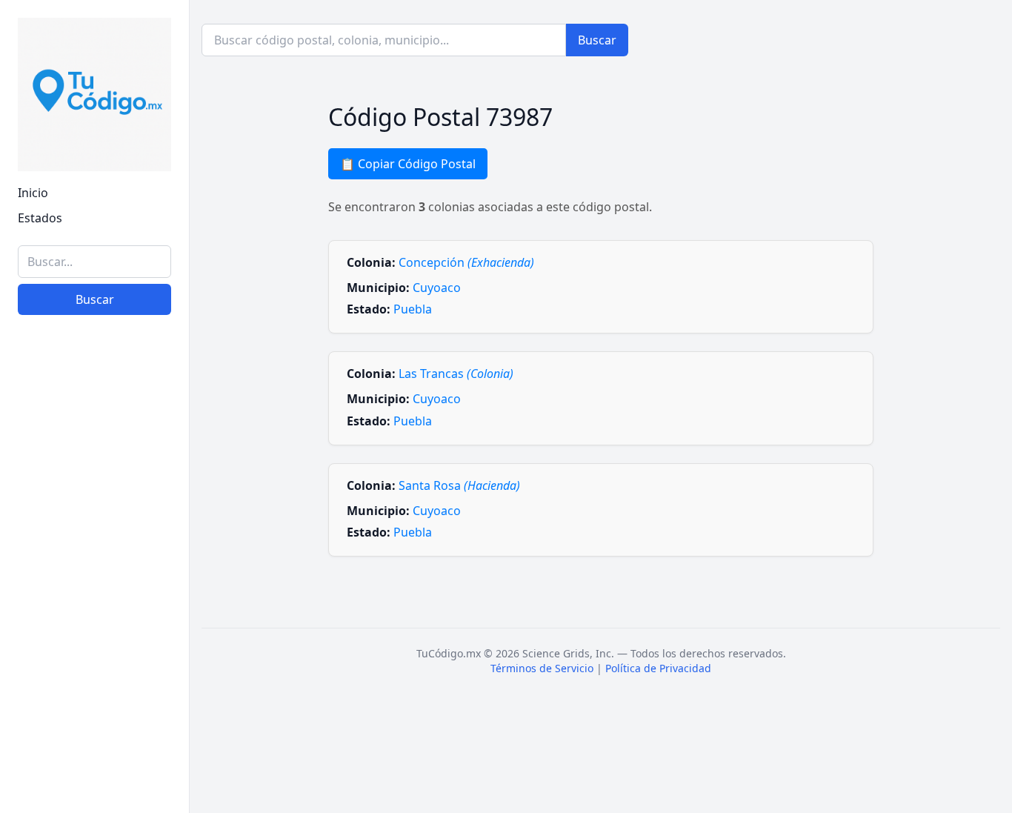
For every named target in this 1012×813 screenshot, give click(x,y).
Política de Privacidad (658, 668)
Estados (40, 218)
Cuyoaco (437, 287)
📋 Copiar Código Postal (408, 164)
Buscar (95, 299)
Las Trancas (456, 373)
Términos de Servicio (541, 668)
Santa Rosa (459, 485)
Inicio (33, 193)
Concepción (466, 262)
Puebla (412, 309)
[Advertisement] (94, 573)
